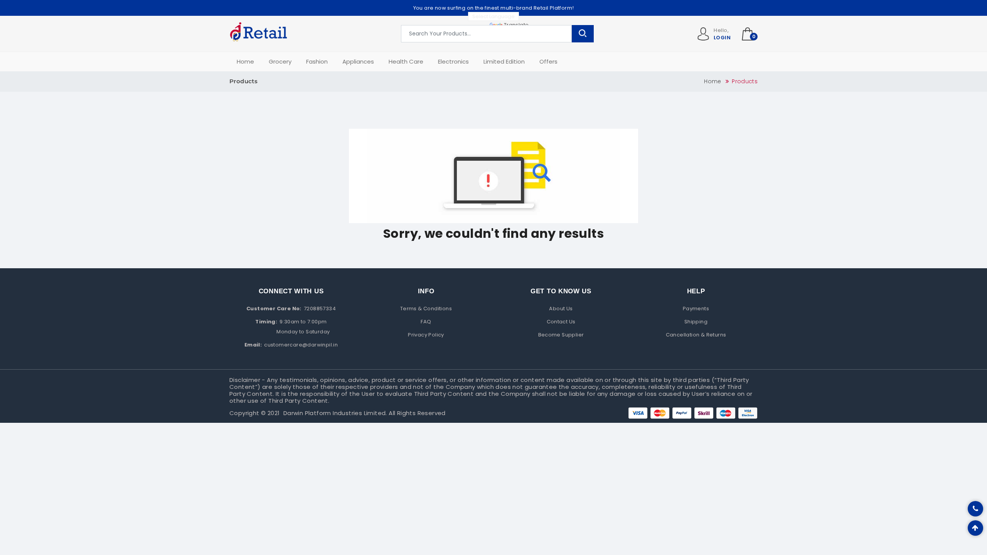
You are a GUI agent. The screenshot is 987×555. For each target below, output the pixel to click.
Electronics (453, 61)
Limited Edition (504, 61)
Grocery (280, 61)
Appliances (358, 61)
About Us (561, 308)
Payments (696, 308)
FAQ (426, 321)
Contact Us (561, 321)
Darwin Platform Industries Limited (334, 413)
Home (245, 61)
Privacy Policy (426, 334)
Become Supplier (561, 334)
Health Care (406, 61)
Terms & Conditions (426, 308)
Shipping (695, 321)
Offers (548, 61)
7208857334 (320, 308)
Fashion (317, 61)
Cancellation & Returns (696, 334)
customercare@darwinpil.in (301, 344)
